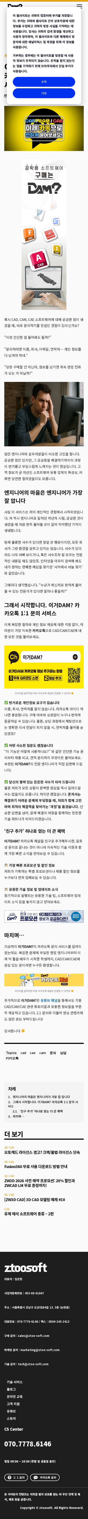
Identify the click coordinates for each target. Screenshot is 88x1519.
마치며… (18, 1116)
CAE (7, 1209)
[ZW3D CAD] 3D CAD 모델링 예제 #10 (34, 1199)
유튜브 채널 (49, 1000)
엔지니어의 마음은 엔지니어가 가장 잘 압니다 (41, 1097)
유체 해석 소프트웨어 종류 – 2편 (29, 1213)
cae (32, 1053)
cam (42, 1053)
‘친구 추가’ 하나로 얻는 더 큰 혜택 (41, 1111)
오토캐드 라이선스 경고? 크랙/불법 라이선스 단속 (42, 1152)
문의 (53, 1053)
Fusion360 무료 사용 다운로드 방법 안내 (35, 1166)
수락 (44, 81)
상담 (63, 1053)
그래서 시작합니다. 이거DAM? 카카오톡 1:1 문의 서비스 (43, 1104)
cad (23, 1053)
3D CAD (9, 1162)
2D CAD (9, 1147)
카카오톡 (12, 1058)
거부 (44, 93)
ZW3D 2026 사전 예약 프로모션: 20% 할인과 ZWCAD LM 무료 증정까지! (39, 1183)
